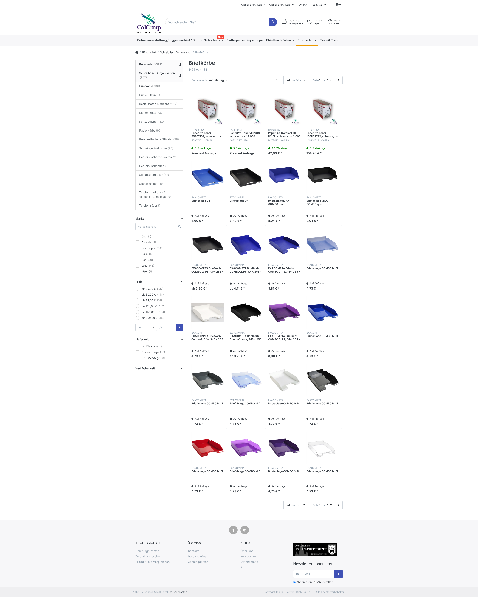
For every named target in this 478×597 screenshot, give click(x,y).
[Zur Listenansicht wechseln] (277, 80)
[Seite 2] (339, 80)
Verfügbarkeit (145, 368)
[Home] (136, 52)
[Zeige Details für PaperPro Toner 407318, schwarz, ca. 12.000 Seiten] (246, 109)
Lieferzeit (142, 339)
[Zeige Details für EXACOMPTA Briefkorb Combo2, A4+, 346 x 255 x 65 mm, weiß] (207, 312)
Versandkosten (178, 591)
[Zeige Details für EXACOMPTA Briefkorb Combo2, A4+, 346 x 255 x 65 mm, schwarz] (246, 312)
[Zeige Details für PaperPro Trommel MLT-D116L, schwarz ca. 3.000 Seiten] (284, 109)
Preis (138, 282)
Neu (220, 37)
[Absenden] (338, 574)
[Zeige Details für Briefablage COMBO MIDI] (322, 245)
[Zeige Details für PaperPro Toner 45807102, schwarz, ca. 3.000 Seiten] (207, 109)
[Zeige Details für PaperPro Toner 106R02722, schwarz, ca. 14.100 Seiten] (322, 109)
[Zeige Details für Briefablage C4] (207, 177)
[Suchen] (273, 22)
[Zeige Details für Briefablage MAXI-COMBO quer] (284, 177)
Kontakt (303, 4)
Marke (139, 218)
